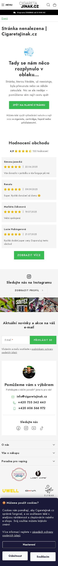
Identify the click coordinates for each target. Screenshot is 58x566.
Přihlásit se (43, 340)
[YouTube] (34, 428)
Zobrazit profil (27, 290)
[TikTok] (42, 428)
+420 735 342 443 (32, 402)
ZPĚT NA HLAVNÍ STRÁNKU (29, 105)
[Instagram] (26, 428)
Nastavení (29, 544)
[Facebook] (18, 428)
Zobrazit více (29, 255)
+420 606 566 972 (31, 408)
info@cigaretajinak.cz (32, 396)
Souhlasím (43, 557)
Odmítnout (15, 556)
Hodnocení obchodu (29, 143)
